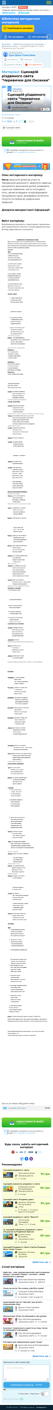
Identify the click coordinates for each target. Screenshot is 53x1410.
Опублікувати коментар (26, 1385)
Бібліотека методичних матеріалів (29, 44)
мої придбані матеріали (24, 152)
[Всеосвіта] (4, 2)
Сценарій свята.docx (17, 1108)
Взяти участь (9, 13)
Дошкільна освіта (9, 46)
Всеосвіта (6, 44)
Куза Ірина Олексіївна (22, 55)
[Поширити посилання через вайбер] (31, 1159)
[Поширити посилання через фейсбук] (26, 1159)
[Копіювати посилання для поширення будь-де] (22, 1159)
